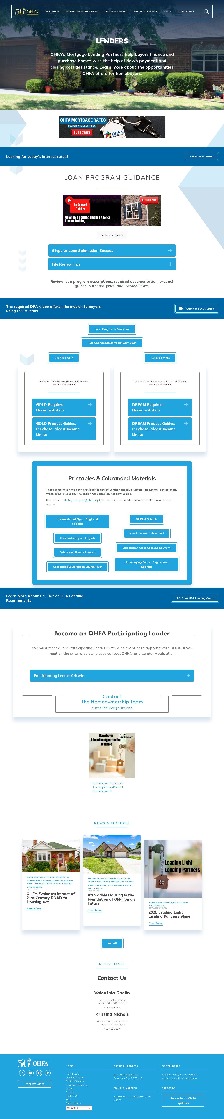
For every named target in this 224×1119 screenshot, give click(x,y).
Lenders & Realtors (172, 902)
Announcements (35, 877)
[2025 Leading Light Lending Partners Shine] (173, 868)
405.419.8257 (112, 1028)
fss (67, 877)
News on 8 (58, 884)
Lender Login (186, 11)
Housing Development (52, 881)
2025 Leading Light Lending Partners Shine (169, 914)
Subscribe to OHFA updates (183, 1101)
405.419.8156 (112, 1007)
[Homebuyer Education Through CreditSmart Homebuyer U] (112, 755)
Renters (67, 884)
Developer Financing (145, 11)
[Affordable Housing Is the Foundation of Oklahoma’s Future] (112, 854)
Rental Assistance (116, 11)
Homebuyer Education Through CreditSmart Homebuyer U (108, 787)
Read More (34, 908)
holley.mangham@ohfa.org (81, 500)
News (49, 884)
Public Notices (73, 1103)
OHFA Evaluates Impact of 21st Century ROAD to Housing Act (51, 897)
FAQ (68, 1099)
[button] (170, 250)
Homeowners (33, 881)
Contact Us (72, 1096)
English (74, 1107)
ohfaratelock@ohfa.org (112, 708)
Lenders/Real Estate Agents (81, 11)
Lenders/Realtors (75, 1077)
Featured (60, 877)
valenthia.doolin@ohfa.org (112, 1003)
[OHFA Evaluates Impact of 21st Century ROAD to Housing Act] (51, 855)
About (167, 11)
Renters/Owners (75, 1081)
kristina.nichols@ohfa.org (112, 1024)
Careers (70, 1092)
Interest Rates (34, 1084)
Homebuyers (52, 11)
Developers (49, 877)
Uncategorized (34, 887)
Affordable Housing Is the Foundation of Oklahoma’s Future (111, 899)
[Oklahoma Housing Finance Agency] (26, 11)
